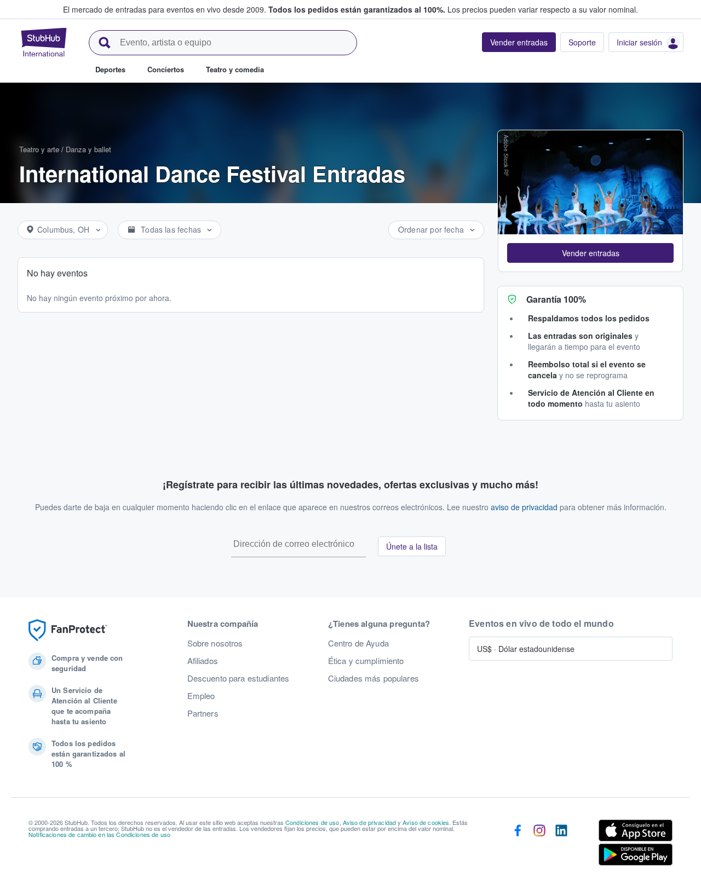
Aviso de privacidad (370, 822)
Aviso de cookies (426, 822)
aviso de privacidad (524, 506)
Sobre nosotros (215, 643)
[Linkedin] (561, 844)
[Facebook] (517, 844)
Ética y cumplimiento (366, 660)
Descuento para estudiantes (238, 678)
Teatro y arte (39, 149)
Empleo (201, 695)
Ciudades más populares (373, 678)
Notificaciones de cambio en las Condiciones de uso (99, 834)
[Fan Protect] (67, 630)
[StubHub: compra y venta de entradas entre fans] (44, 42)
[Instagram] (539, 844)
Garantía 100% (556, 299)
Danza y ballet (88, 149)
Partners (203, 713)
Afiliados (202, 660)
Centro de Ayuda (358, 643)
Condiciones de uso (312, 822)
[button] (590, 253)
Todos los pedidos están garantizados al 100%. (356, 9)
